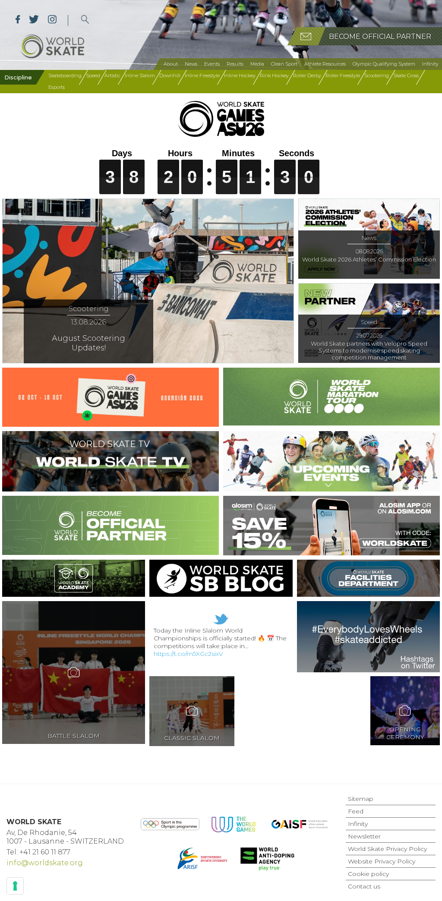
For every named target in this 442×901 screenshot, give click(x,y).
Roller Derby (307, 75)
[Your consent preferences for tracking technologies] (15, 886)
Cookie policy (368, 874)
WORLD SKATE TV (109, 444)
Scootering (376, 75)
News (191, 64)
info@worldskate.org (44, 863)
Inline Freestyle (202, 75)
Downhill (169, 75)
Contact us (364, 886)
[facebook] (18, 20)
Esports (56, 87)
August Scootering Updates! (88, 343)
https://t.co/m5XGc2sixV (188, 654)
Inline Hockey (240, 75)
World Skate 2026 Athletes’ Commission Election (369, 259)
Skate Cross (406, 75)
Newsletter (364, 836)
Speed (93, 75)
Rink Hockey (274, 75)
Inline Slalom (140, 75)
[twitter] (34, 20)
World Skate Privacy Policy (387, 849)
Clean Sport (284, 64)
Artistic (112, 75)
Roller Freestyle (342, 75)
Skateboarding (65, 75)
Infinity (430, 64)
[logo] (85, 20)
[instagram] (52, 20)
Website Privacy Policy (381, 861)
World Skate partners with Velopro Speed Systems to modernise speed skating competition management (369, 350)
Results (235, 64)
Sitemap (360, 799)
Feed (355, 811)
